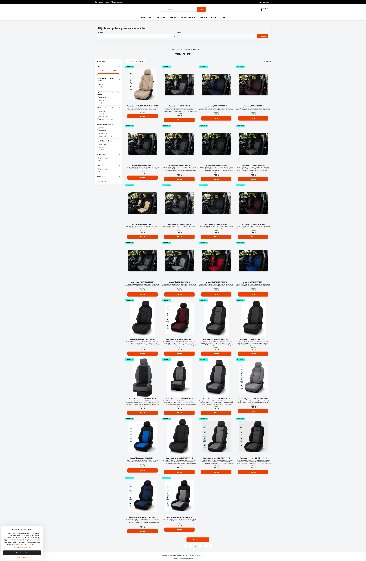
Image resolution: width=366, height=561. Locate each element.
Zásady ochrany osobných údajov (194, 555)
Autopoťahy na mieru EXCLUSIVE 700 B (142, 399)
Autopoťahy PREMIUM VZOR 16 (142, 165)
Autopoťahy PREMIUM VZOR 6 (179, 106)
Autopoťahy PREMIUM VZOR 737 (142, 282)
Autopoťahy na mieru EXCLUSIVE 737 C (179, 399)
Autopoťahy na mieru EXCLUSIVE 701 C (253, 458)
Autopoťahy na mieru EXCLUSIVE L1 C (142, 458)
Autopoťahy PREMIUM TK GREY (216, 165)
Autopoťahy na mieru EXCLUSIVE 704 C (216, 339)
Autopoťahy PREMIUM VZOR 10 (216, 106)
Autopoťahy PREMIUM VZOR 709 (253, 224)
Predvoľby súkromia (178, 555)
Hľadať (201, 9)
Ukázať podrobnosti (22, 557)
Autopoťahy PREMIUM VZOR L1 (253, 282)
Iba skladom (102, 161)
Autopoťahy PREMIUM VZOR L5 (216, 282)
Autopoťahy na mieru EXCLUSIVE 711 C (179, 458)
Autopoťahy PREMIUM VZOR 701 (216, 224)
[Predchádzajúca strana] (186, 546)
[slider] (98, 74)
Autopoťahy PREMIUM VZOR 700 (179, 224)
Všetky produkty (104, 158)
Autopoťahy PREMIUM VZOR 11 (253, 106)
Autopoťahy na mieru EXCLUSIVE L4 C (142, 339)
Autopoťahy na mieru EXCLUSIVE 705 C (216, 399)
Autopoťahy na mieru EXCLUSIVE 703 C (216, 458)
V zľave (101, 172)
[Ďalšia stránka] (210, 546)
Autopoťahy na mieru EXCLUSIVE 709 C (179, 339)
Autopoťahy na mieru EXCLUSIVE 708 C (142, 517)
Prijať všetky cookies (22, 553)
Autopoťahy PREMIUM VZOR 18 (179, 165)
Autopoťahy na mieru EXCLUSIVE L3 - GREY (253, 399)
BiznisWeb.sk (189, 558)
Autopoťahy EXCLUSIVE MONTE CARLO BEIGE (142, 106)
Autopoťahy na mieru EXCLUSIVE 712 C (253, 339)
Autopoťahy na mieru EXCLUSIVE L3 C (179, 517)
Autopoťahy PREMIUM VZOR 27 (142, 224)
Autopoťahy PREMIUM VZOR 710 (253, 165)
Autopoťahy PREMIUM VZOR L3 (179, 282)
